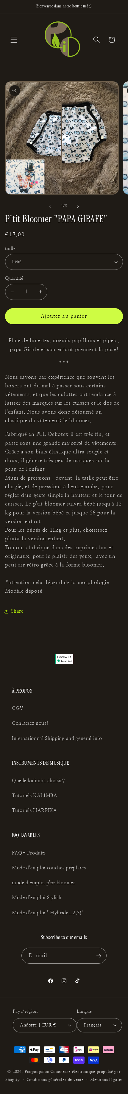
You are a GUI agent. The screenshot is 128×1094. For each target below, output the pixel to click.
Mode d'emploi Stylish (37, 897)
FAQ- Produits (29, 853)
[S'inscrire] (99, 956)
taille (10, 248)
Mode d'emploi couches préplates (49, 868)
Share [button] (17, 611)
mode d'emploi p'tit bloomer (43, 882)
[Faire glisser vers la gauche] (50, 206)
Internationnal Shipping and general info (57, 738)
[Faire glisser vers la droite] (78, 206)
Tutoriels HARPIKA (34, 810)
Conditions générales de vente (55, 1080)
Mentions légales (106, 1080)
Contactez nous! (30, 723)
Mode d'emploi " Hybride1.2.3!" (48, 912)
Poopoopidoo (37, 1072)
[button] (13, 39)
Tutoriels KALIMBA (34, 795)
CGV (18, 708)
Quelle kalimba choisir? (38, 780)
